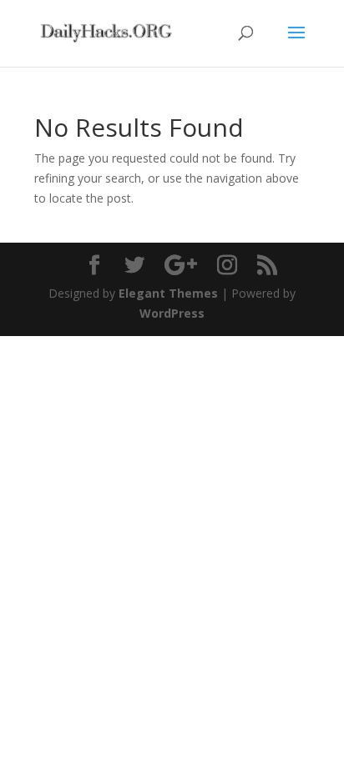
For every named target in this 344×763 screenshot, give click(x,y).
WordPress (172, 313)
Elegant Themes (168, 293)
